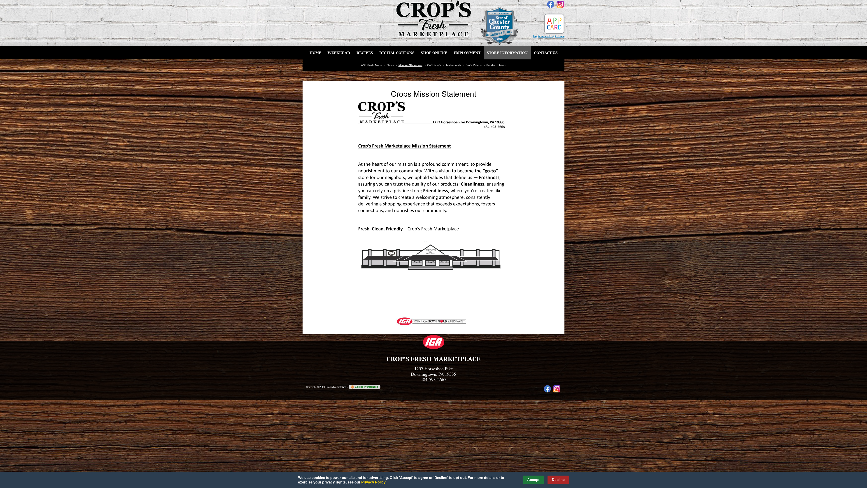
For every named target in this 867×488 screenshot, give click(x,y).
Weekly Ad (339, 53)
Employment (467, 53)
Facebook (550, 4)
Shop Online (434, 53)
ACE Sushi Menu (371, 65)
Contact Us (546, 53)
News (390, 65)
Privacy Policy (373, 482)
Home (315, 53)
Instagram (560, 4)
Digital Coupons (397, 53)
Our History (434, 65)
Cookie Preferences (366, 386)
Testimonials (453, 65)
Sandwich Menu (496, 65)
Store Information (507, 53)
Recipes (365, 53)
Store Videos (474, 65)
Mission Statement (410, 65)
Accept (533, 480)
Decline (558, 480)
